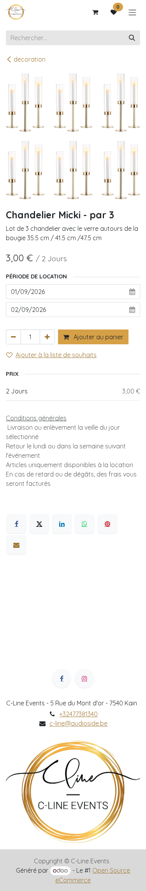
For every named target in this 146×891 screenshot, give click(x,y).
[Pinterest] (107, 523)
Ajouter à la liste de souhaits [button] (56, 355)
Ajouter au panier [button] (97, 337)
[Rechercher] (132, 37)
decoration (30, 59)
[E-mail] (16, 544)
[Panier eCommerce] (95, 12)
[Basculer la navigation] (132, 12)
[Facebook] (16, 523)
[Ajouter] (47, 336)
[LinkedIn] (62, 523)
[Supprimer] (13, 336)
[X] (39, 523)
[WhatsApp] (84, 523)
